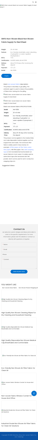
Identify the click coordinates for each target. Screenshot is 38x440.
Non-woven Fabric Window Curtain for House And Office (16, 397)
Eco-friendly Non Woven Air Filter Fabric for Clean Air (18, 369)
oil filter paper (14, 147)
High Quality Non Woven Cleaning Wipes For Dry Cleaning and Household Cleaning (18, 314)
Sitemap (20, 437)
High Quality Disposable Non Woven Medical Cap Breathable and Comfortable (18, 341)
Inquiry (7, 76)
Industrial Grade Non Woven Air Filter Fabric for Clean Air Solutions (18, 424)
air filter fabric (23, 147)
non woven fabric (14, 84)
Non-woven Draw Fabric (9, 288)
